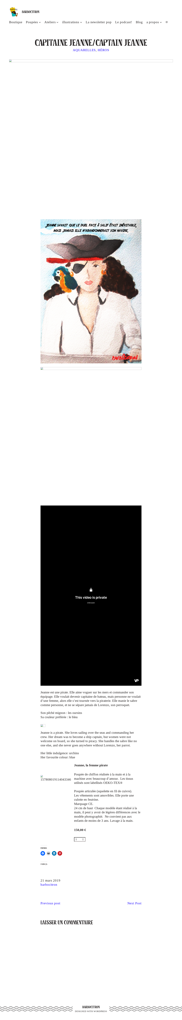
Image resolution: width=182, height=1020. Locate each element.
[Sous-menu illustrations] (81, 22)
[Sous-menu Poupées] (40, 22)
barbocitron (49, 884)
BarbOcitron (30, 11)
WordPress (100, 1011)
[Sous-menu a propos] (161, 22)
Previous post (50, 903)
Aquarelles (84, 50)
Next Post (134, 903)
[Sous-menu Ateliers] (57, 22)
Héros (103, 50)
